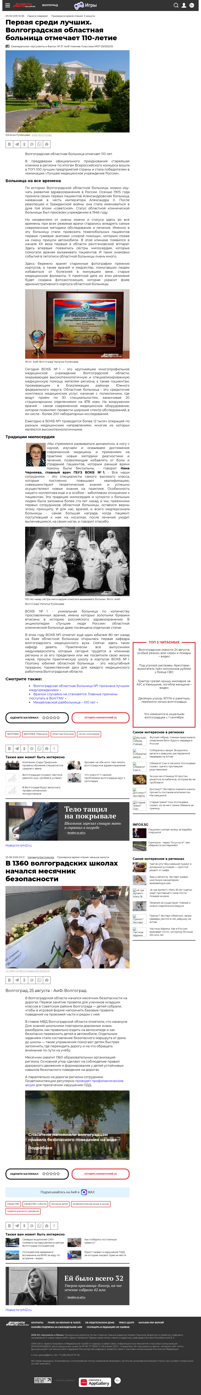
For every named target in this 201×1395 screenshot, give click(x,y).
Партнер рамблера (65, 1380)
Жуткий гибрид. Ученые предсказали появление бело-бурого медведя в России (172, 740)
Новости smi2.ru (18, 845)
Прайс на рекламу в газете (64, 1322)
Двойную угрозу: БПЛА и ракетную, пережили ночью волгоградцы (164, 700)
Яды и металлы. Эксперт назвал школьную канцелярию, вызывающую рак (169, 880)
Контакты (37, 1322)
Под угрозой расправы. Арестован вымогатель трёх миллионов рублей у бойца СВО (164, 669)
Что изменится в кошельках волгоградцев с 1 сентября (164, 716)
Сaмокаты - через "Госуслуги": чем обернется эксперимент (169, 844)
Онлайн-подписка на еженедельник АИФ (56, 1327)
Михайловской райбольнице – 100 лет (64, 702)
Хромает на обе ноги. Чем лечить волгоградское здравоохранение (104, 764)
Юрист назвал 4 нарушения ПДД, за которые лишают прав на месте (105, 1254)
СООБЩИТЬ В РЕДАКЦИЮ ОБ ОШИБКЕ (108, 1327)
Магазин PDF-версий (151, 1322)
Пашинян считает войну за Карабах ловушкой (170, 831)
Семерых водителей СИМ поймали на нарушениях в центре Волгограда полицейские (43, 1242)
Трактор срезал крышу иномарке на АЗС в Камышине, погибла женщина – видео (164, 685)
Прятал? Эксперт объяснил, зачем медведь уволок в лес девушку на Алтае (170, 918)
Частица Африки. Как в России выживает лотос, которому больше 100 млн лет (171, 931)
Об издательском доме (99, 1322)
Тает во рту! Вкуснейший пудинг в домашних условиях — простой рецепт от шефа (170, 867)
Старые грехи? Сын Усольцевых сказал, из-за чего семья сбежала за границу (172, 805)
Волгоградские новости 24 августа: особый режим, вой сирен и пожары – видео (164, 653)
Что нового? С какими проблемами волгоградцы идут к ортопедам (104, 778)
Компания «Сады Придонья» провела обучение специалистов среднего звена (42, 765)
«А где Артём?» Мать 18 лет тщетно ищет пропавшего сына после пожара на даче (171, 893)
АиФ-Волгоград (42, 134)
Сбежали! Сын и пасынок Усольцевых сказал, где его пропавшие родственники (173, 766)
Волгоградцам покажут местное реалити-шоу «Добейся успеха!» (42, 776)
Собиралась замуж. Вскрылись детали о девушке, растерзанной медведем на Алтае (170, 753)
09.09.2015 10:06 (14, 16)
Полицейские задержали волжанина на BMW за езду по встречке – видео (41, 1255)
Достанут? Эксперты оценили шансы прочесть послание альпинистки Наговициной (172, 792)
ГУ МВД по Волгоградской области (27, 970)
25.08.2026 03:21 (15, 857)
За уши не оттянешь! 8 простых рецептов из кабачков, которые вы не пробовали (172, 779)
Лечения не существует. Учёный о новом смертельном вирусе (170, 904)
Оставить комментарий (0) (100, 717)
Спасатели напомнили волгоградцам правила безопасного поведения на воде (72, 1137)
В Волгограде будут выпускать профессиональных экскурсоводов (41, 790)
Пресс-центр (126, 1322)
